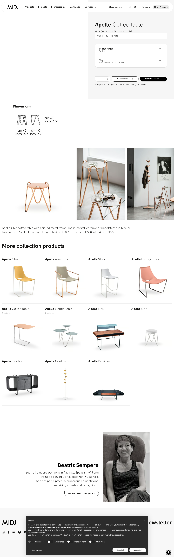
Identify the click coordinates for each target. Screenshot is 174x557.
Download (75, 7)
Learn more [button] (37, 550)
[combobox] (131, 36)
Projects (42, 7)
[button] (168, 552)
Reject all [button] (120, 550)
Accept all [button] (137, 550)
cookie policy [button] (93, 527)
